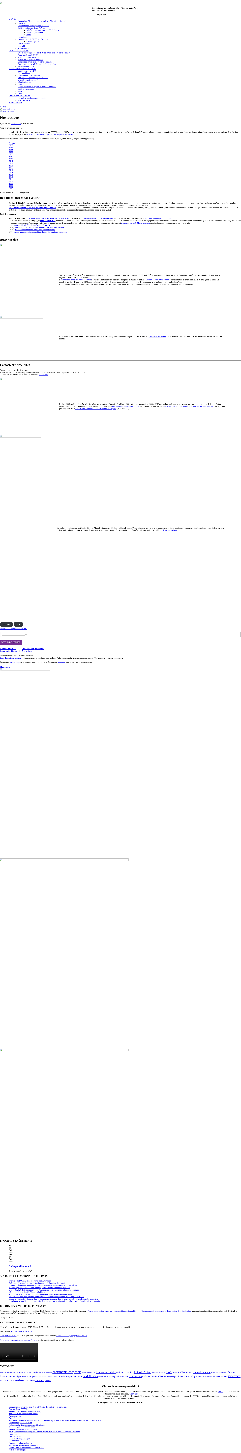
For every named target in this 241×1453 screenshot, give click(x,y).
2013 (11, 174)
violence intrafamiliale (152, 1376)
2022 (11, 154)
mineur (213, 1372)
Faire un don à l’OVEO (18, 1409)
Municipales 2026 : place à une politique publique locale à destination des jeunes (40, 1294)
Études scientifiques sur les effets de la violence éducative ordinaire (44, 53)
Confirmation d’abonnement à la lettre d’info (26, 1447)
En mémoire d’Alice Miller (22, 1331)
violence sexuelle (206, 1377)
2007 (11, 188)
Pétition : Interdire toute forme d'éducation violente (35, 230)
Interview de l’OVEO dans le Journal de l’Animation (30, 1281)
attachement (27, 1372)
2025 (11, 147)
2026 (11, 145)
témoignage (14, 662)
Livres (20, 84)
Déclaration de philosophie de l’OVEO (33, 26)
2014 (11, 172)
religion (70, 1377)
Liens (20, 93)
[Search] (26, 634)
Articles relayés (24, 100)
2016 (11, 168)
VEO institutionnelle (26, 82)
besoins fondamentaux (45, 1372)
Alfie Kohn (10, 1372)
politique (31, 1376)
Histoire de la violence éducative (30, 60)
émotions (48, 1381)
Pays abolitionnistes (25, 73)
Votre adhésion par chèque (19, 1438)
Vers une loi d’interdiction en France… (33, 78)
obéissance (223, 1372)
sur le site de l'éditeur (168, 530)
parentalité (13, 1376)
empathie (162, 1372)
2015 (11, 170)
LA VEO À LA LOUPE (18, 50)
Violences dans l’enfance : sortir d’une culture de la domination (166, 1311)
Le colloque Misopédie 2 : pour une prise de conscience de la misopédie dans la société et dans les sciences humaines (55, 1301)
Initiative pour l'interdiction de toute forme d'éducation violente (39, 227)
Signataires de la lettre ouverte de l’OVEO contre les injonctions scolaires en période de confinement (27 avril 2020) (55, 1420)
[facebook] (7, 111)
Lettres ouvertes (24, 44)
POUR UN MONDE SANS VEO (22, 69)
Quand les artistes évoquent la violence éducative (37, 87)
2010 (11, 181)
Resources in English (26, 66)
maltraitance (203, 1372)
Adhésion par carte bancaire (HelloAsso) (42, 30)
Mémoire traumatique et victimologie (98, 218)
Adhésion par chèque (34, 32)
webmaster (134, 1394)
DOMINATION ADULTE (19, 96)
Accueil (3, 107)
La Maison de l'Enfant (157, 336)
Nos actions (22, 37)
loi (194, 1372)
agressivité (3, 1372)
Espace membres (15, 102)
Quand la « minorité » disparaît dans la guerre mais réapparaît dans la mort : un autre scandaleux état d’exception (53, 1299)
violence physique (170, 1377)
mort (217, 1372)
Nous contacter (23, 48)
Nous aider (22, 46)
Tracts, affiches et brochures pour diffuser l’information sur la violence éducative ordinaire (44, 1432)
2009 (11, 184)
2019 (11, 161)
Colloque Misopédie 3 (20, 1266)
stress (100, 1377)
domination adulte (106, 1372)
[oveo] (1, 3)
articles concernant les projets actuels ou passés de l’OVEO (50, 134)
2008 (11, 186)
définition (61, 662)
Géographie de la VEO (27, 71)
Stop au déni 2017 (47, 221)
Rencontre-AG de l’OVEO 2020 (22, 1427)
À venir (12, 143)
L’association (23, 23)
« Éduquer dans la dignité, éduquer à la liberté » (28, 1292)
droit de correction (124, 1372)
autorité (35, 1372)
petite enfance (22, 1377)
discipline (91, 1372)
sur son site (43, 375)
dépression (155, 1372)
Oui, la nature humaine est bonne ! (126, 406)
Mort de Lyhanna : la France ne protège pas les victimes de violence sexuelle (39, 1288)
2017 (11, 165)
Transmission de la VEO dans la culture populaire (37, 64)
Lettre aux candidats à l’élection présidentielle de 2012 (30, 225)
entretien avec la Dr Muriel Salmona (135, 223)
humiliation (182, 1372)
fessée (169, 1372)
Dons (28, 35)
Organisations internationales (29, 75)
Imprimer (6, 624)
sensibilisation (90, 1376)
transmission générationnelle (115, 1376)
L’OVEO (12, 19)
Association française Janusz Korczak (76, 280)
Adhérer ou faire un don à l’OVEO (31, 28)
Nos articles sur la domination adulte (32, 98)
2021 (11, 156)
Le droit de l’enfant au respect (157, 280)
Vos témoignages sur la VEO (29, 57)
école (32, 1380)
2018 (11, 163)
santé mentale (77, 1377)
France (174, 1372)
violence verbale (220, 1376)
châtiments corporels (66, 1372)
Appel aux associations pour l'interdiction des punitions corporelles (40, 232)
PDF (18, 624)
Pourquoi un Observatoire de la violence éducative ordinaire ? (42, 21)
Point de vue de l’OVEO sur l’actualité (33, 39)
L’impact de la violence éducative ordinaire (35, 62)
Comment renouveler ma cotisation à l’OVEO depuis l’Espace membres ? (38, 1407)
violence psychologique (188, 1376)
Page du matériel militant (10, 658)
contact (220, 1391)
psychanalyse (52, 1376)
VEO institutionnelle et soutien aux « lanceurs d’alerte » (32, 208)
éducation (39, 1380)
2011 (11, 179)
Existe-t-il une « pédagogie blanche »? (71, 1336)
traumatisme (135, 1376)
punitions (62, 1376)
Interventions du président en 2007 (13, 629)
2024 (11, 150)
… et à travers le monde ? (28, 80)
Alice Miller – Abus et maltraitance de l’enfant (18, 1340)
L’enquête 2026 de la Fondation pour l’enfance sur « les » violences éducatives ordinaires (44, 1290)
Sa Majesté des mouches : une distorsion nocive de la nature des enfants (37, 1283)
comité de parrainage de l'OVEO (158, 218)
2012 (11, 177)
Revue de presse (32, 41)
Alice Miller (19, 1372)
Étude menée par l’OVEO (28, 55)
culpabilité (85, 1372)
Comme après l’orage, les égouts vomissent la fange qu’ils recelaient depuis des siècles (43, 1285)
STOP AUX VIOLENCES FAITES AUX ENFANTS (48, 218)
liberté (190, 1372)
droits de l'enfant (142, 1372)
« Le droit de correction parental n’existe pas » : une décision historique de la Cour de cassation (46, 1297)
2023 (11, 152)
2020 (11, 159)
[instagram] (7, 109)
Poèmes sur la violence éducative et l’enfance (27, 1425)
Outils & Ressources (26, 89)
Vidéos (20, 91)
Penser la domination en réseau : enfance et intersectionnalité (112, 1311)
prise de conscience (40, 1376)
